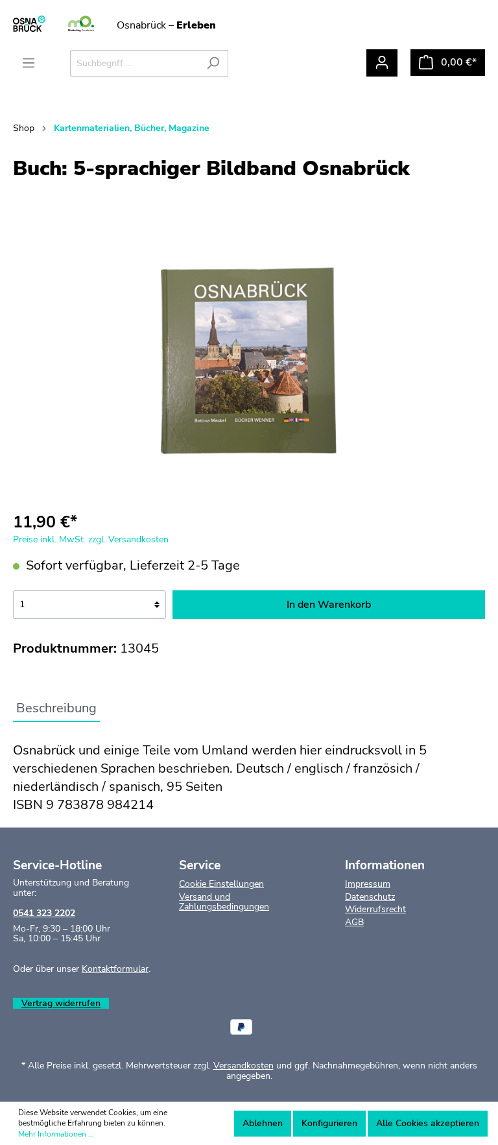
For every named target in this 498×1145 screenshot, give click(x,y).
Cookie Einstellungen (221, 884)
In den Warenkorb (329, 604)
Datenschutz (370, 897)
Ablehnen (263, 1123)
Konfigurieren (329, 1123)
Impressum (367, 884)
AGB (354, 922)
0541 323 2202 (44, 913)
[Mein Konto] (381, 63)
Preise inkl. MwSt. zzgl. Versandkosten (91, 539)
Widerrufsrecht (375, 909)
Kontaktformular (115, 969)
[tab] (56, 708)
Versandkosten (243, 1065)
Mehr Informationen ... (56, 1134)
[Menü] (28, 63)
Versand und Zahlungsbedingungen (224, 902)
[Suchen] (213, 63)
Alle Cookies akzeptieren (427, 1123)
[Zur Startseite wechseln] (81, 25)
